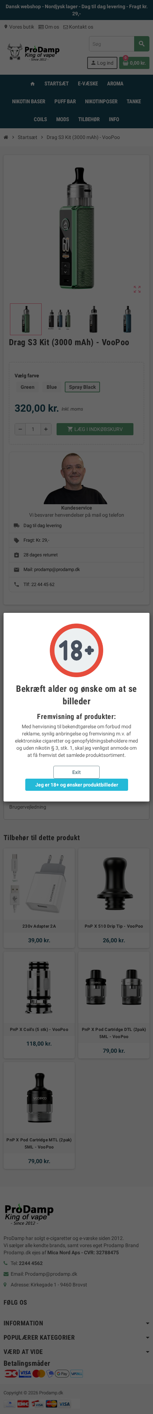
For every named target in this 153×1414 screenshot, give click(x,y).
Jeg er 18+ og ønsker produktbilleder (76, 785)
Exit (76, 772)
